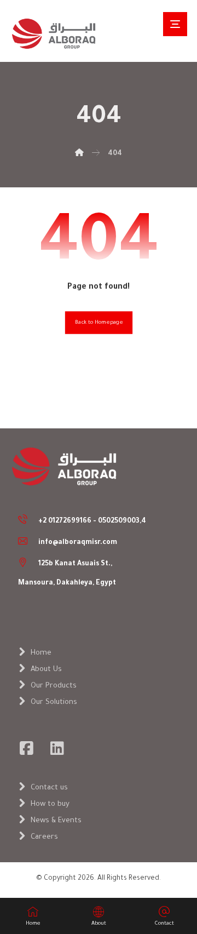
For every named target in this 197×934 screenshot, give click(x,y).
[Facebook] (26, 748)
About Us (46, 670)
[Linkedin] (57, 748)
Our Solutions (54, 702)
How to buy (50, 804)
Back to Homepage (98, 323)
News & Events (56, 821)
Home (41, 653)
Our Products (54, 686)
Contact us (49, 788)
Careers (44, 837)
